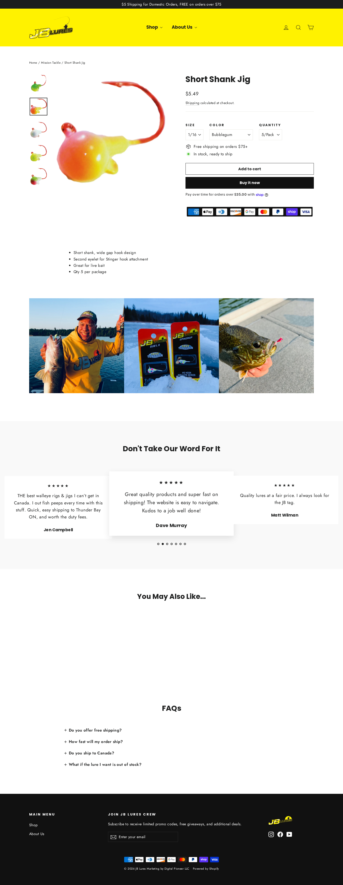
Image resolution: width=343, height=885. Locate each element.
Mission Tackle (51, 62)
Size (190, 125)
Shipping (192, 103)
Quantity (270, 125)
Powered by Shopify (206, 869)
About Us (182, 27)
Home (33, 62)
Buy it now (250, 182)
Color (216, 125)
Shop (152, 27)
